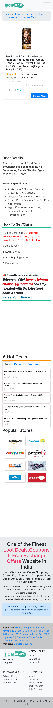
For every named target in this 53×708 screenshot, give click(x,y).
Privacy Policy (10, 676)
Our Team (33, 679)
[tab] (7, 364)
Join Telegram (36, 689)
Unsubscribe (35, 662)
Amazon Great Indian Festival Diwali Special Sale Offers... (23, 384)
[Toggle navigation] (47, 5)
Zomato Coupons (23, 643)
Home (8, 14)
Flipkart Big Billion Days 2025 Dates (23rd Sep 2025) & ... (26, 372)
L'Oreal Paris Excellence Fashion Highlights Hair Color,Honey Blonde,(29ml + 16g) (22, 236)
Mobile (18, 627)
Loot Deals (24, 640)
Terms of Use (10, 679)
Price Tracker (35, 682)
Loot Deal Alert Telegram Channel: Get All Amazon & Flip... (24, 408)
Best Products (36, 686)
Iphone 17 (9, 637)
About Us (33, 676)
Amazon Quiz (10, 640)
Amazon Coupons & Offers (22, 17)
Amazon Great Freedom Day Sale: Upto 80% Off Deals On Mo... (25, 420)
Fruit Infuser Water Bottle (29, 637)
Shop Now (40, 96)
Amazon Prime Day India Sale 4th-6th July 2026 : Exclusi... (23, 396)
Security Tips (9, 682)
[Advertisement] (26, 127)
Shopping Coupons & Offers (28, 14)
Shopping (29, 627)
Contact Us (34, 659)
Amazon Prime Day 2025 (36, 634)
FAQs (31, 655)
